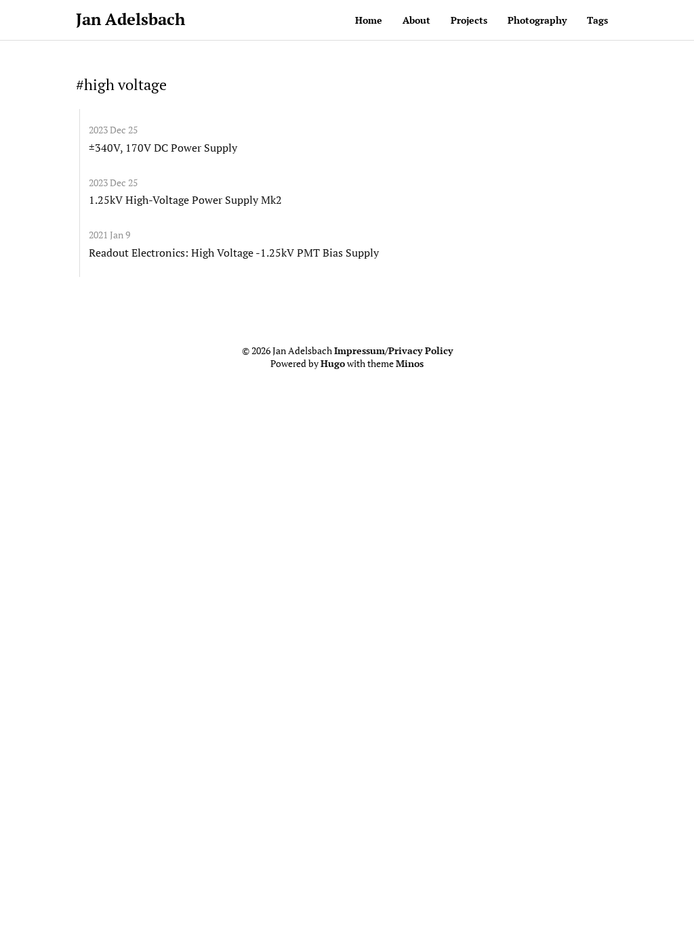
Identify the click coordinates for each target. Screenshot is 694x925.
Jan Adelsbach (130, 19)
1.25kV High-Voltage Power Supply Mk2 (185, 199)
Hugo (333, 364)
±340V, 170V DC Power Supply (163, 147)
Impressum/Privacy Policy (393, 351)
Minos (410, 364)
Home (368, 20)
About (416, 20)
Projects (469, 20)
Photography (537, 20)
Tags (597, 20)
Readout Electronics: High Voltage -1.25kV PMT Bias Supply (234, 252)
